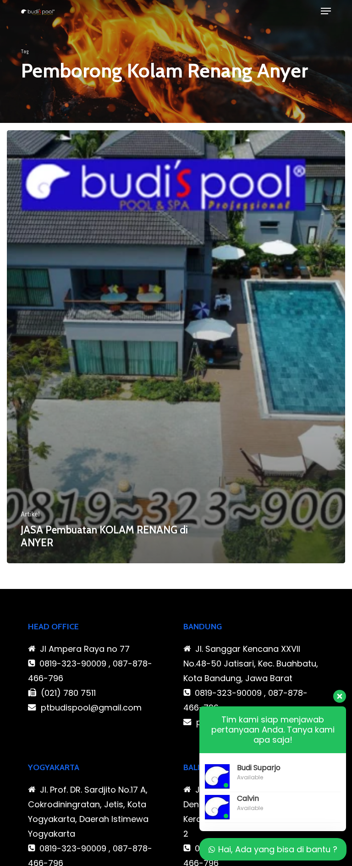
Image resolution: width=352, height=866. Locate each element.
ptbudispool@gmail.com (91, 707)
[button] (326, 11)
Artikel (30, 514)
